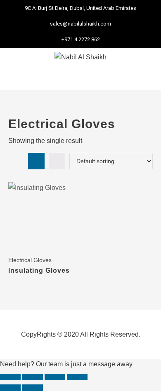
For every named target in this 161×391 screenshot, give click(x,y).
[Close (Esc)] (77, 377)
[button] (80, 78)
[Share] (55, 377)
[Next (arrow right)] (32, 387)
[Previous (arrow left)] (10, 387)
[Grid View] (36, 161)
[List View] (57, 161)
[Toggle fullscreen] (32, 377)
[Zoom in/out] (10, 377)
